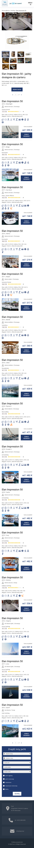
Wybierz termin (17, 89)
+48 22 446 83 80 (21, 820)
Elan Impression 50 (12, 101)
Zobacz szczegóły (26, 135)
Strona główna (6, 10)
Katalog (13, 10)
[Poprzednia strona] (12, 95)
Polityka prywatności (17, 842)
